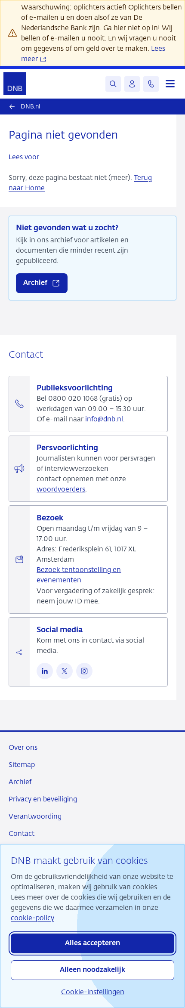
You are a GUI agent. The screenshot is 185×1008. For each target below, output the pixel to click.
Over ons (23, 747)
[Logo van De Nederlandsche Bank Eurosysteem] (14, 83)
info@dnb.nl (104, 419)
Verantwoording (35, 816)
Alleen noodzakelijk (92, 970)
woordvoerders (61, 489)
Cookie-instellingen (92, 992)
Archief (20, 782)
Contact (21, 833)
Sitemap (22, 765)
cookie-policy (32, 918)
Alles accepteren (92, 943)
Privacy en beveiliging (43, 799)
